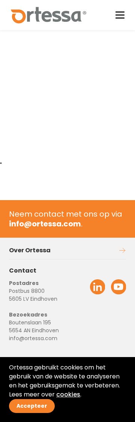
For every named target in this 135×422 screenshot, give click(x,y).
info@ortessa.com (33, 338)
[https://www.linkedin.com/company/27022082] (97, 286)
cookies (68, 394)
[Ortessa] (49, 15)
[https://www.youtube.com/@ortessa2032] (118, 286)
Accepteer (31, 406)
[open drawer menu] (120, 15)
